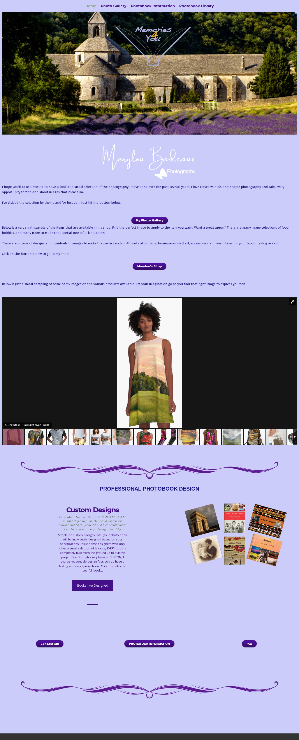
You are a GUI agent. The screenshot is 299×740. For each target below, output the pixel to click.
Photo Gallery (114, 6)
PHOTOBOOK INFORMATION (149, 644)
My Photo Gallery (149, 220)
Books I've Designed (92, 585)
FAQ (249, 644)
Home (91, 6)
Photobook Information (153, 6)
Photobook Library (196, 6)
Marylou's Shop (149, 266)
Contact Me (49, 644)
